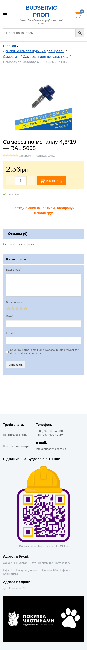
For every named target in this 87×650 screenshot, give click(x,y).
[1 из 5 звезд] (8, 308)
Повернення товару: (16, 446)
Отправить (16, 364)
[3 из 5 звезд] (17, 308)
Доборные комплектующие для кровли (33, 51)
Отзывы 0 (25, 155)
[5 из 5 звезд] (25, 308)
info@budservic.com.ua (51, 448)
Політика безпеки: (15, 434)
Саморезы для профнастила (45, 57)
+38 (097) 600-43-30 (49, 431)
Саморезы (11, 57)
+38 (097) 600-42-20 (49, 434)
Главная (9, 46)
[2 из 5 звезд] (12, 308)
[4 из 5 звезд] (21, 308)
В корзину (54, 181)
